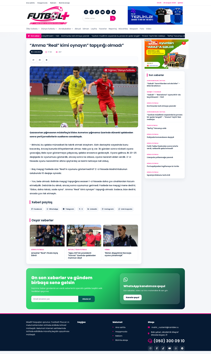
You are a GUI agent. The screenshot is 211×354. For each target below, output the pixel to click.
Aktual (78, 28)
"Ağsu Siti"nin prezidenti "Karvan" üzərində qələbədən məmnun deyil (82, 255)
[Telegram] (113, 12)
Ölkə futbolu (32, 28)
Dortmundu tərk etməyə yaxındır (61, 36)
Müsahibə (123, 28)
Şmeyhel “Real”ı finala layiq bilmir (44, 254)
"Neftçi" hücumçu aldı (162, 36)
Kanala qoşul (132, 297)
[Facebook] (91, 12)
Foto (142, 28)
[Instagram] (86, 12)
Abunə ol (86, 299)
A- (34, 60)
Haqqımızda (42, 3)
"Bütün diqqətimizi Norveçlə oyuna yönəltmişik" (118, 254)
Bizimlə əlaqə (64, 3)
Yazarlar (103, 28)
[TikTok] (97, 12)
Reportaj (113, 28)
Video (148, 28)
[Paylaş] (46, 60)
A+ (40, 60)
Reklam (53, 3)
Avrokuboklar (65, 28)
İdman (86, 28)
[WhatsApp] (108, 12)
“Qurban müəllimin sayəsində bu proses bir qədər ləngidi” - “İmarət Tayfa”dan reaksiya (114, 36)
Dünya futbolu (48, 28)
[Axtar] (113, 18)
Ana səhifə (30, 3)
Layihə (94, 28)
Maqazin (134, 28)
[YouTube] (102, 12)
